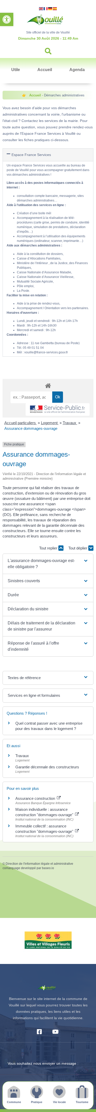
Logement (50, 423)
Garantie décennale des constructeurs (47, 767)
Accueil (44, 70)
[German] (50, 8)
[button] (6, 19)
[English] (41, 8)
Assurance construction (35, 798)
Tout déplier (78, 548)
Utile (15, 70)
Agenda (77, 70)
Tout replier (48, 548)
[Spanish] (55, 8)
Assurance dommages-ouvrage (30, 428)
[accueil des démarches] (48, 385)
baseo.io (48, 868)
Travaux (70, 423)
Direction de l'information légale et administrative (39, 864)
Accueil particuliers (20, 423)
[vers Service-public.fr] (58, 409)
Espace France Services (31, 155)
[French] (46, 8)
